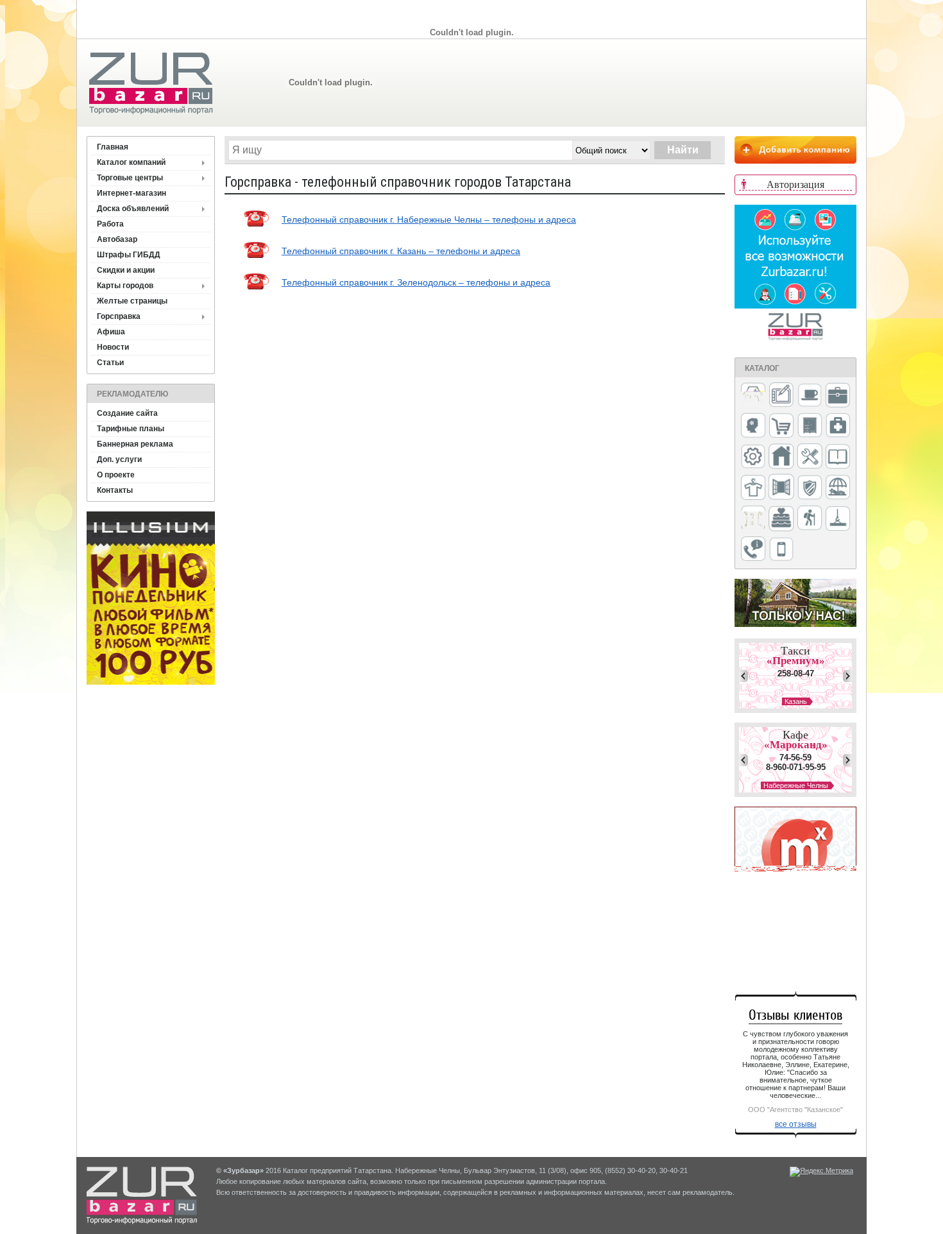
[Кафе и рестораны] (809, 396)
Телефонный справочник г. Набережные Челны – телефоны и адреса (429, 219)
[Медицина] (838, 426)
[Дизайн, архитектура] (781, 395)
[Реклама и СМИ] (753, 519)
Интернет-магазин (131, 193)
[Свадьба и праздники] (781, 519)
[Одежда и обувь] (753, 488)
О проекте (116, 474)
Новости (113, 347)
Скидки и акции (126, 270)
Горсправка (118, 316)
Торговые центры (130, 177)
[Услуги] (753, 549)
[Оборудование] (809, 457)
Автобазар (117, 239)
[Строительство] (838, 519)
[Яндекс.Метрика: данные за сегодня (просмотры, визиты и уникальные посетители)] (821, 1172)
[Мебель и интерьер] (809, 426)
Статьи (110, 362)
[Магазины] (781, 426)
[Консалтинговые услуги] (838, 395)
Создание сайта (127, 413)
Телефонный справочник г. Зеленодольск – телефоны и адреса (416, 282)
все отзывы (796, 1124)
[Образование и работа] (838, 457)
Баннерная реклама (135, 444)
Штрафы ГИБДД (128, 254)
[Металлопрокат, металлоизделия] (753, 457)
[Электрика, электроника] (781, 549)
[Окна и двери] (781, 488)
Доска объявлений (133, 208)
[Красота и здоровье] (753, 426)
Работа (110, 223)
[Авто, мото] (753, 396)
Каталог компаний (131, 162)
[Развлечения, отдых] (838, 488)
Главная (112, 146)
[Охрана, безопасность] (809, 488)
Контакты (115, 490)
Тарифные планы (130, 428)
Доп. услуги (119, 459)
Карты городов (125, 285)
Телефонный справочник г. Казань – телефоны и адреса (401, 251)
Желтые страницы (132, 300)
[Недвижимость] (781, 457)
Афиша (111, 331)
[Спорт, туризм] (809, 518)
